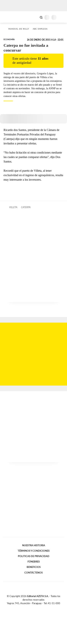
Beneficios (34, 567)
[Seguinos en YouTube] (35, 608)
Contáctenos (33, 573)
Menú (62, 17)
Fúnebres (34, 562)
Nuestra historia (33, 545)
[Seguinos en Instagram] (39, 608)
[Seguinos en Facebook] (28, 608)
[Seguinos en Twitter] (32, 608)
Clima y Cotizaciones (35, 17)
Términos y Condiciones (34, 551)
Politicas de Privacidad (33, 556)
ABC (10, 17)
